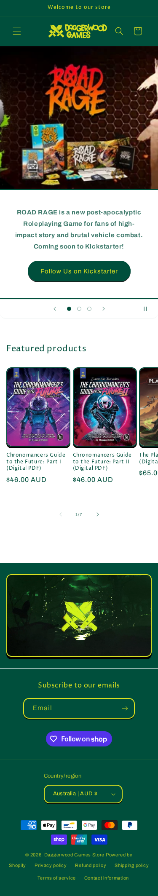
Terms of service (56, 877)
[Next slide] (103, 309)
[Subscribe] (124, 708)
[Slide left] (60, 514)
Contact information (106, 877)
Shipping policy (132, 865)
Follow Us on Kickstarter (79, 270)
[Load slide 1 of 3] (69, 309)
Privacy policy (51, 865)
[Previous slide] (55, 309)
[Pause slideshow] (148, 309)
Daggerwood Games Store (74, 854)
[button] (17, 31)
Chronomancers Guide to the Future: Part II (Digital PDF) (102, 462)
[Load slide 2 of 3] (79, 309)
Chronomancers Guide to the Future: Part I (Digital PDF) (35, 462)
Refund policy (90, 865)
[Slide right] (97, 514)
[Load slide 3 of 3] (89, 309)
